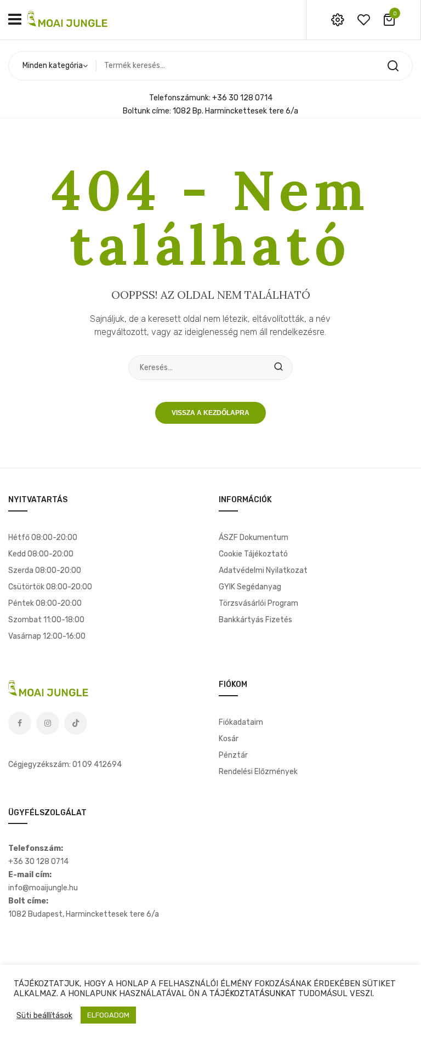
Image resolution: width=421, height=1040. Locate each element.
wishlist (363, 20)
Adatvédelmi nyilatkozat (263, 570)
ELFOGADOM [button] (108, 1015)
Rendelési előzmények (258, 771)
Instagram (47, 723)
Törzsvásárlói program (258, 603)
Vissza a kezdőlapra (210, 413)
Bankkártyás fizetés (255, 619)
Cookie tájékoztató (253, 554)
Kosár (228, 738)
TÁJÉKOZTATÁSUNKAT (252, 993)
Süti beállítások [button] (44, 1015)
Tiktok (75, 723)
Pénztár (233, 755)
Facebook (19, 723)
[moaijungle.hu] (68, 19)
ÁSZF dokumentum (253, 537)
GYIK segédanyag (250, 587)
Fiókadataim (241, 722)
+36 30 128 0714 (242, 98)
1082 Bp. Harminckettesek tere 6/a (235, 111)
